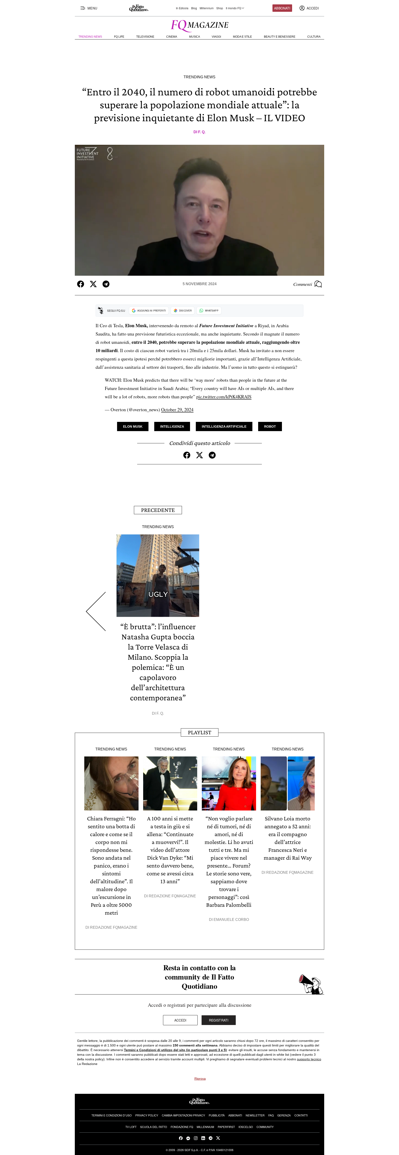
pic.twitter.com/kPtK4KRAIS (223, 396)
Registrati (219, 1020)
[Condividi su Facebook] (80, 284)
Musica (194, 36)
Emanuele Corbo (231, 920)
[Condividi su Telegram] (106, 284)
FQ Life (119, 36)
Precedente (158, 510)
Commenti (302, 284)
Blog (194, 8)
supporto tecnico (309, 1059)
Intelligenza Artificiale (224, 426)
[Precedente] (95, 611)
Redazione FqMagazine (113, 927)
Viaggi (216, 36)
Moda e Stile (242, 36)
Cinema (171, 36)
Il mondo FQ (233, 8)
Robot (270, 426)
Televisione (145, 36)
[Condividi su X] (93, 284)
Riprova (200, 1078)
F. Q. (202, 132)
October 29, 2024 (177, 409)
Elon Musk (132, 426)
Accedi (180, 1020)
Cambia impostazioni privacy (183, 1115)
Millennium (207, 8)
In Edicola (182, 8)
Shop (219, 8)
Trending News (90, 36)
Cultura (313, 36)
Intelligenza (172, 426)
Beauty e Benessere (279, 36)
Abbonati (282, 8)
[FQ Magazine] (199, 25)
